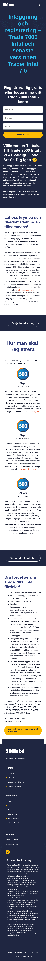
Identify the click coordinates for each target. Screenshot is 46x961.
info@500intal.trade (12, 844)
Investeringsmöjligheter (16, 782)
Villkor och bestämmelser (17, 823)
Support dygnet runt (15, 786)
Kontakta (11, 810)
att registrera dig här (26, 290)
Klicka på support (28, 469)
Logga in (11, 777)
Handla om (18, 952)
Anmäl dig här (33, 412)
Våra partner (12, 814)
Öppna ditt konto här (23, 558)
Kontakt (35, 952)
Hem (9, 801)
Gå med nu (12, 773)
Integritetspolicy (13, 818)
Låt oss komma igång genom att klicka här (23, 730)
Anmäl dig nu (23, 135)
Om (9, 805)
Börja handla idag (23, 323)
